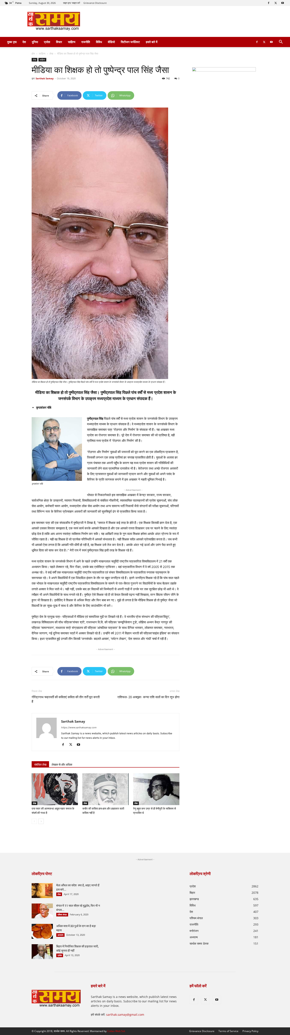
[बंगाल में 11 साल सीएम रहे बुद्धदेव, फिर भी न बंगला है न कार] (42, 911)
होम (33, 53)
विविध (99, 42)
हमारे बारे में (151, 42)
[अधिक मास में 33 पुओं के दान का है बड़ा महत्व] (42, 931)
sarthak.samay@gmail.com (125, 1015)
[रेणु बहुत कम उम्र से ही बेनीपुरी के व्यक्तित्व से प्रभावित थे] (156, 789)
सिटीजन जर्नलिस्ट (130, 42)
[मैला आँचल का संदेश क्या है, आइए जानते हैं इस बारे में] (42, 890)
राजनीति (85, 42)
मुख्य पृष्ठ (12, 42)
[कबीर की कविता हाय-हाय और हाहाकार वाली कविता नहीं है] (105, 789)
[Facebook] (268, 3)
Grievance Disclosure (95, 2)
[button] (281, 42)
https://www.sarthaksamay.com (79, 727)
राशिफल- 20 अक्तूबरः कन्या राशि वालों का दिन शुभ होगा (148, 697)
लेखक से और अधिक (62, 764)
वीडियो (111, 42)
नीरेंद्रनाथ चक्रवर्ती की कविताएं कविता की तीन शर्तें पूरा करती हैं (66, 699)
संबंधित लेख (40, 764)
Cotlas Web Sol (116, 1031)
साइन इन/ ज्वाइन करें (71, 2)
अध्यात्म (60, 934)
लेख (51, 53)
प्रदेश (47, 42)
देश (24, 42)
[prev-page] (34, 821)
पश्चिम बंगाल (62, 914)
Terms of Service (228, 1031)
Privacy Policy (250, 1031)
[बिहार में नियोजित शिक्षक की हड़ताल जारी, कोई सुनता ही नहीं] (42, 951)
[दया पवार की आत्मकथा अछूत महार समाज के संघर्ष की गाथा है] (55, 789)
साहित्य (71, 42)
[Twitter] (275, 3)
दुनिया (35, 42)
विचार (59, 42)
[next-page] (41, 821)
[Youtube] (282, 3)
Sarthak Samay (44, 78)
